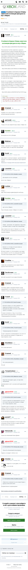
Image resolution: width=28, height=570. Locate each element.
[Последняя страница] (26, 29)
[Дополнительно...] (25, 35)
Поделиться (14, 539)
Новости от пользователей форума (17, 23)
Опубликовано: (12, 36)
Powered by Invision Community (14, 567)
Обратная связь (17, 564)
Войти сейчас (14, 530)
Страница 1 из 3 (13, 29)
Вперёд (22, 29)
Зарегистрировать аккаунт (14, 520)
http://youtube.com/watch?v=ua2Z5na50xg (11, 491)
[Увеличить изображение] (2, 385)
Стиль (8, 564)
